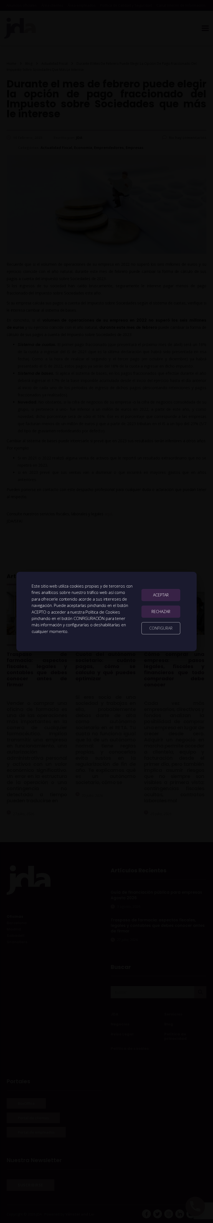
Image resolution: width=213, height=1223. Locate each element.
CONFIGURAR (161, 628)
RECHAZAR (160, 611)
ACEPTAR (161, 595)
